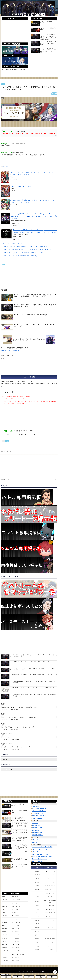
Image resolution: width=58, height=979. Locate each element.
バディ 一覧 (35, 851)
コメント (4, 358)
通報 (3, 441)
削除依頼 (9, 350)
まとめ (3, 83)
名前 (2, 352)
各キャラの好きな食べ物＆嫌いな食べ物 (42, 856)
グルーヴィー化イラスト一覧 (39, 849)
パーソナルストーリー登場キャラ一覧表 (42, 847)
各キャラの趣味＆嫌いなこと (39, 859)
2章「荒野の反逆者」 (37, 827)
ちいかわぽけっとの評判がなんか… (13, 244)
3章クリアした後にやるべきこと (40, 815)
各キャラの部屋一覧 (37, 861)
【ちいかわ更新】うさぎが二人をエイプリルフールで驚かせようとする (23, 253)
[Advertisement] (15, 30)
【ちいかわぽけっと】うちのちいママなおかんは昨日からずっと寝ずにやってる (26, 246)
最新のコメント (17, 350)
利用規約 (3, 350)
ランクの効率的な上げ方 (38, 813)
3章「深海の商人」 (37, 830)
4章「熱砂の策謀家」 (37, 832)
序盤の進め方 (35, 806)
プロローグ (35, 823)
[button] (56, 480)
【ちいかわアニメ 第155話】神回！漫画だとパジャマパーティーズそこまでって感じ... (27, 250)
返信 (8, 441)
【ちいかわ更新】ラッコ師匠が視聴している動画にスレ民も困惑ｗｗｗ (23, 256)
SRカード (34, 842)
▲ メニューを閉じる (4, 974)
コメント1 (54, 93)
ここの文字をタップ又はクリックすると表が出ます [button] (14, 69)
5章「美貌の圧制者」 (37, 835)
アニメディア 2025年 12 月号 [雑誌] (20, 186)
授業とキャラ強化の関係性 (39, 811)
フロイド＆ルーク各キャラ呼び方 (40, 854)
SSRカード (35, 839)
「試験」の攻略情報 (37, 818)
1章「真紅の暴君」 (37, 825)
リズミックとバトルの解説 (39, 808)
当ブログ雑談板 (5, 166)
